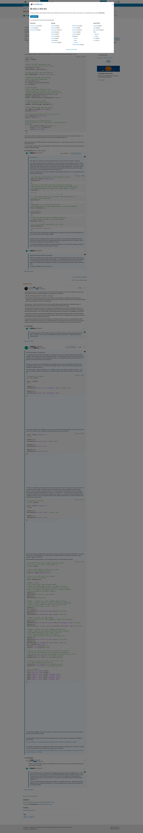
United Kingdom (76, 44)
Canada (32, 27)
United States (33, 30)
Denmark (53, 27)
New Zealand (96, 30)
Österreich (74, 30)
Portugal (74, 32)
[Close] (112, 4)
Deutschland (54, 30)
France (52, 36)
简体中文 (97, 34)
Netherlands (75, 25)
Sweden (74, 34)
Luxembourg (54, 42)
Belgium (53, 25)
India (94, 27)
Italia (52, 40)
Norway (74, 27)
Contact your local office (71, 49)
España (53, 32)
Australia (95, 25)
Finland (53, 34)
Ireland (52, 38)
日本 (94, 38)
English (75, 40)
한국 (94, 40)
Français (76, 42)
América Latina (33, 25)
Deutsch (75, 38)
